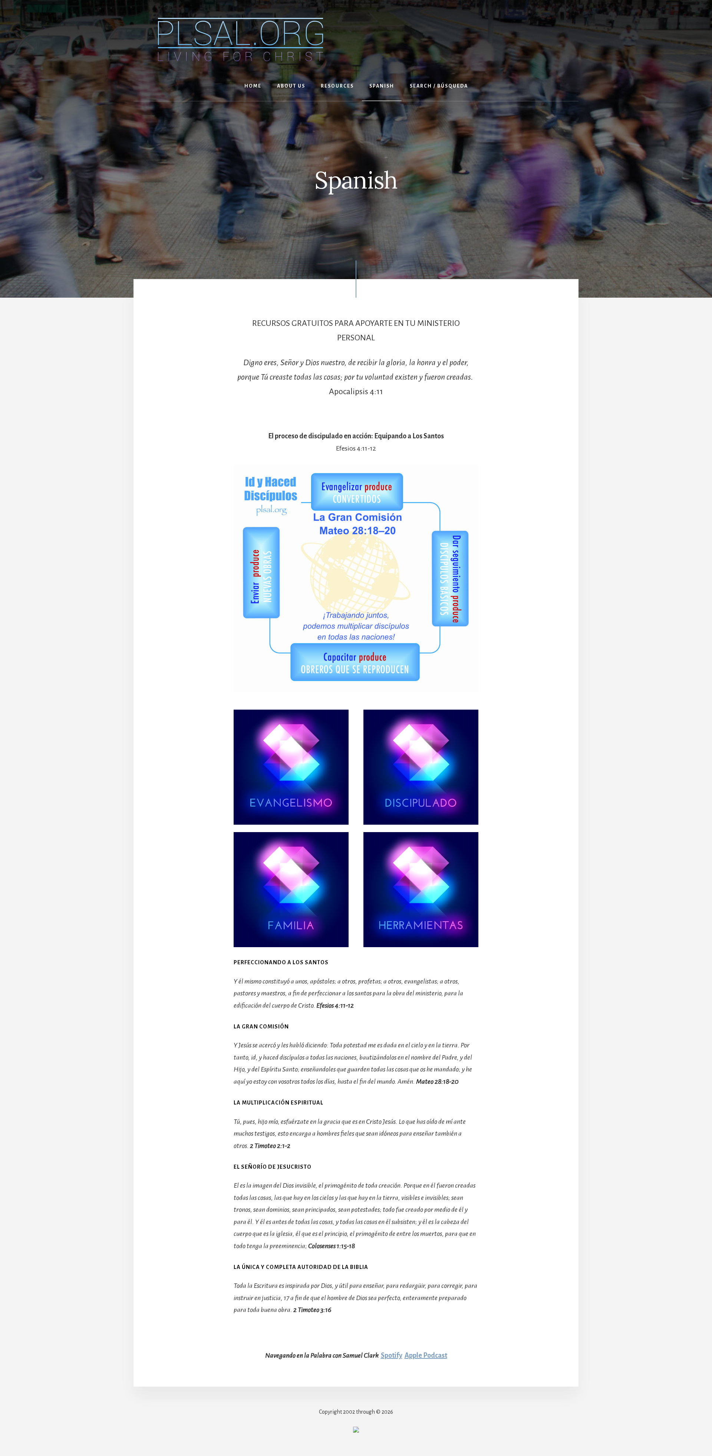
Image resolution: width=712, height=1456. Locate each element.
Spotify (391, 1355)
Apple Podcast (426, 1355)
